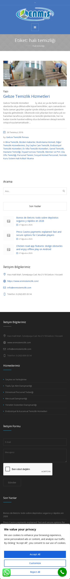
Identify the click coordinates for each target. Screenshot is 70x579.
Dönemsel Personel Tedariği (19, 392)
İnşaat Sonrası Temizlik (33, 151)
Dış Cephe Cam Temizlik (37, 145)
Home (28, 46)
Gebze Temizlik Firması (17, 137)
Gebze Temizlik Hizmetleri (26, 96)
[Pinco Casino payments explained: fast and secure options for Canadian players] (8, 235)
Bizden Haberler (27, 142)
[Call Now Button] (62, 572)
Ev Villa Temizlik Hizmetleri (35, 148)
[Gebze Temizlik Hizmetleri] (35, 73)
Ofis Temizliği (9, 155)
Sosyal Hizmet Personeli (46, 155)
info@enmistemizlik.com (19, 287)
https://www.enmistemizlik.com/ (23, 281)
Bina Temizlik (12, 142)
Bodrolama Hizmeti (45, 142)
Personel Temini (25, 155)
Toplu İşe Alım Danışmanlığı (18, 385)
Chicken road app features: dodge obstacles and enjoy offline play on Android (39, 247)
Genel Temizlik (56, 148)
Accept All (35, 554)
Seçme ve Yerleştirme (16, 379)
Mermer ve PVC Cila (55, 151)
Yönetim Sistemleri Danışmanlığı (21, 404)
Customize (35, 563)
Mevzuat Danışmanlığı (16, 398)
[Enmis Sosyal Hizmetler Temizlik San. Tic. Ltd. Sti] (35, 14)
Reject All (35, 571)
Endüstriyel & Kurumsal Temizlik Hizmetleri (26, 411)
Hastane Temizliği (12, 151)
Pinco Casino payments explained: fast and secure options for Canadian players (38, 233)
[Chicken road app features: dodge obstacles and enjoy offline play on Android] (8, 249)
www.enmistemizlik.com (19, 342)
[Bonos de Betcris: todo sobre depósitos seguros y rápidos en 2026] (8, 221)
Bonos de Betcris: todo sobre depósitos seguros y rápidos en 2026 (37, 219)
